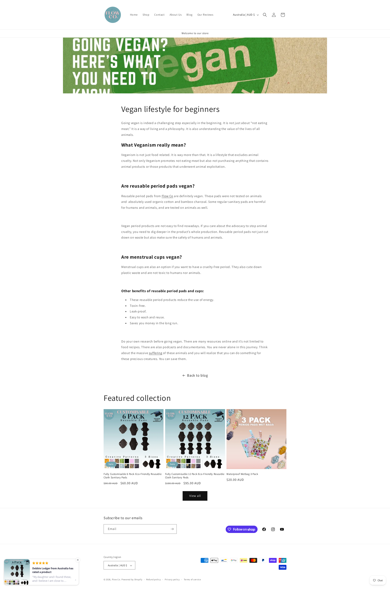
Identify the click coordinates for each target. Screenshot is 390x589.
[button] (264, 14)
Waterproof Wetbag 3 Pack (242, 474)
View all (195, 496)
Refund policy (153, 579)
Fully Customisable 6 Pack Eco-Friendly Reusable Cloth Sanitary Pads (132, 475)
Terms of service (192, 579)
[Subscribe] (172, 529)
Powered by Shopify (131, 579)
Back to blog (197, 375)
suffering (155, 353)
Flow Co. (116, 579)
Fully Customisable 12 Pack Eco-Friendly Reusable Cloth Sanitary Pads (194, 475)
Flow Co (167, 196)
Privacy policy (172, 579)
